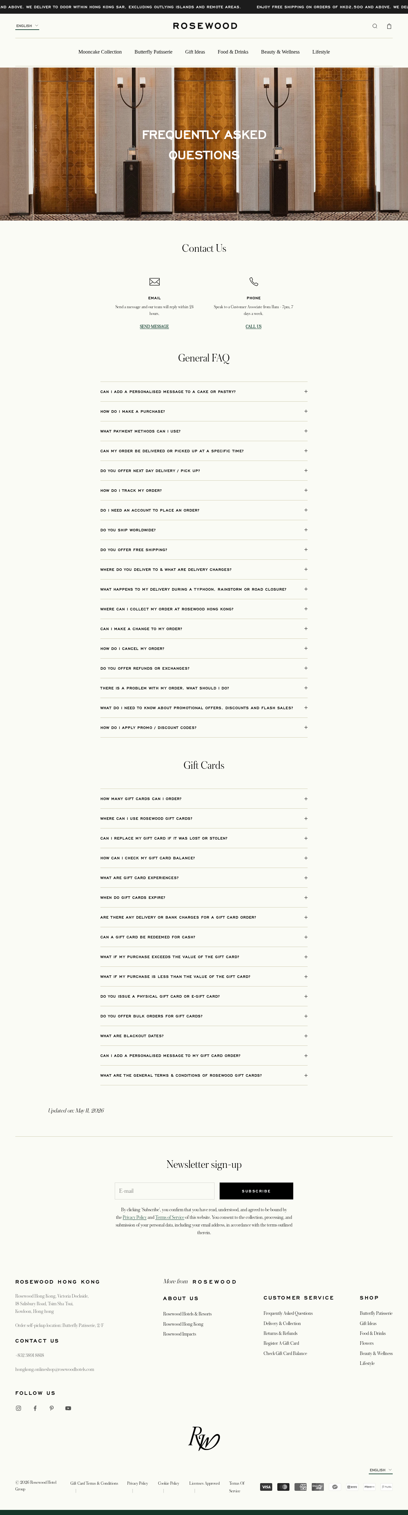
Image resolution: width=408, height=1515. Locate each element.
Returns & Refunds (280, 1333)
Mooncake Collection (100, 52)
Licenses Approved (204, 1483)
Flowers (367, 1343)
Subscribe (256, 1191)
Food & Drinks (233, 52)
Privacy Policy (135, 1217)
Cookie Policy (168, 1483)
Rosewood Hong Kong (183, 1324)
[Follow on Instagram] (18, 1408)
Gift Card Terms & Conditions (94, 1483)
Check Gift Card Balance (285, 1353)
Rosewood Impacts (179, 1334)
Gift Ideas (195, 52)
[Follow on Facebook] (35, 1408)
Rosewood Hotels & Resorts (187, 1313)
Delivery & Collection (282, 1323)
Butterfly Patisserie (153, 52)
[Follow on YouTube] (68, 1408)
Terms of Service (169, 1217)
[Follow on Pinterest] (51, 1408)
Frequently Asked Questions (288, 1313)
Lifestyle (321, 52)
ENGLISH (24, 25)
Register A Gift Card (281, 1343)
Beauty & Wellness (280, 52)
